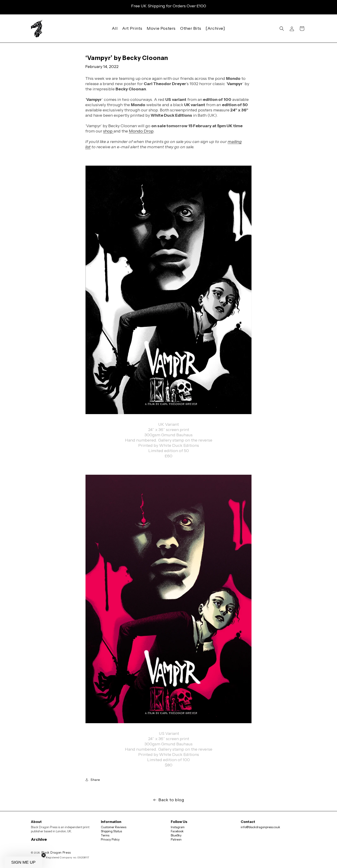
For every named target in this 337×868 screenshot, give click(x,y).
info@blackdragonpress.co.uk (260, 827)
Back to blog (171, 799)
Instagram (178, 827)
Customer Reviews (113, 827)
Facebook (177, 831)
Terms (105, 835)
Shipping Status (111, 831)
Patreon (176, 839)
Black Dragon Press (56, 852)
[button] (282, 29)
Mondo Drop (141, 131)
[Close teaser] (43, 855)
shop (108, 131)
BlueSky (176, 835)
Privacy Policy (110, 839)
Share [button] (95, 780)
